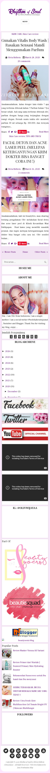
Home (25, 252)
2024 (8, 363)
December (13, 391)
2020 (8, 386)
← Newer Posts (9, 252)
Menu (25, 21)
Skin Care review (31, 34)
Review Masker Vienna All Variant (28, 650)
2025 (7, 357)
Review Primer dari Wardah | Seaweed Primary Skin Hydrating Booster (28, 666)
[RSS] (37, 755)
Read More (44, 131)
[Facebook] (12, 750)
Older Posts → (41, 252)
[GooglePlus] (18, 750)
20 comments (24, 61)
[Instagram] (37, 750)
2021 (7, 380)
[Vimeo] (12, 755)
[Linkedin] (31, 750)
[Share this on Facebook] (9, 132)
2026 (8, 351)
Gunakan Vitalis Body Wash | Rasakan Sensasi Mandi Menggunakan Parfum (25, 45)
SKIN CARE (17, 34)
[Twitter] (5, 750)
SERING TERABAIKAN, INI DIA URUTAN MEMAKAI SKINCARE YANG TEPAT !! (30, 691)
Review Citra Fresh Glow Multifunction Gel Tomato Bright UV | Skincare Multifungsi (30, 704)
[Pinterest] (24, 750)
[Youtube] (43, 750)
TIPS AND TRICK (33, 136)
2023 (7, 369)
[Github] (18, 755)
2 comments (24, 172)
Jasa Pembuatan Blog (25, 767)
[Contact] (31, 755)
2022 (8, 374)
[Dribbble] (24, 755)
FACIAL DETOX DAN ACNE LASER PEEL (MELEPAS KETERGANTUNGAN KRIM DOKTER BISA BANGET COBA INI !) (25, 152)
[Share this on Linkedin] (28, 132)
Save (24, 131)
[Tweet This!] (12, 132)
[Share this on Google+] (16, 132)
